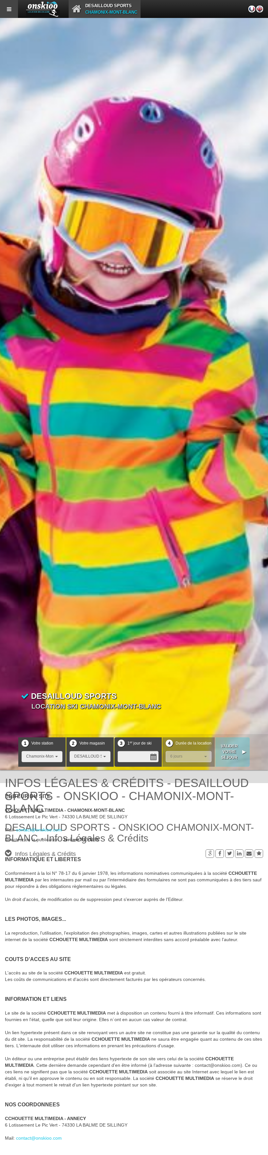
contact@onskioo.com (39, 829)
